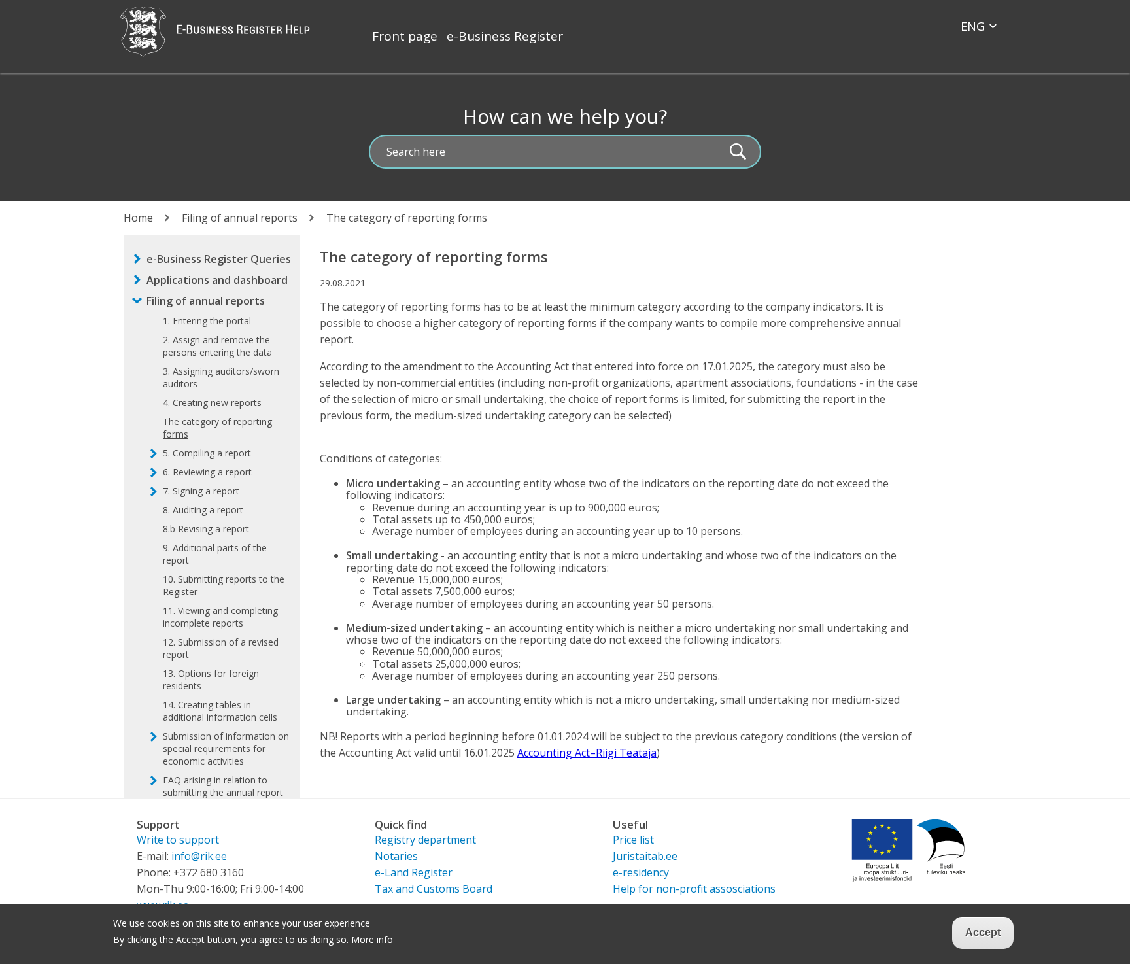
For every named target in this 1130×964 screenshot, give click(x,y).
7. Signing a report (201, 491)
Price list (633, 840)
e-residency (641, 872)
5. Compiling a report (207, 453)
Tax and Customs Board (433, 889)
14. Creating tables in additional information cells (220, 710)
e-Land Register (414, 872)
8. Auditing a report (203, 510)
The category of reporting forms (217, 427)
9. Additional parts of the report (215, 554)
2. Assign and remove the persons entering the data (217, 346)
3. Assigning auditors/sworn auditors (221, 377)
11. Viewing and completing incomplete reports (220, 616)
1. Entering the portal (207, 321)
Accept (983, 932)
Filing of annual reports (240, 218)
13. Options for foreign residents (211, 679)
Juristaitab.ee (645, 856)
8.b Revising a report (206, 529)
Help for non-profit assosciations (694, 889)
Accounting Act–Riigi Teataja (587, 753)
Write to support (178, 840)
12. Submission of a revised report (221, 648)
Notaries (396, 856)
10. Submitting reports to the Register (223, 585)
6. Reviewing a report (207, 472)
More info (372, 940)
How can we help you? (565, 116)
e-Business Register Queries (218, 259)
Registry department (425, 840)
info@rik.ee (199, 856)
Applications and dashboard (217, 280)
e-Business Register (505, 35)
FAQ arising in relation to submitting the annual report (223, 786)
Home (138, 218)
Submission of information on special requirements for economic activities (226, 748)
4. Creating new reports (212, 402)
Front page (404, 35)
